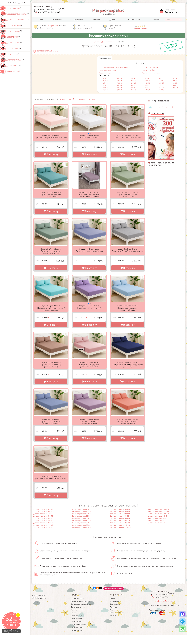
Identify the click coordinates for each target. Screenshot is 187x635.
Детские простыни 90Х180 (120, 516)
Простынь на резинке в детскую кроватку (114, 67)
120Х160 (161, 85)
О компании (57, 20)
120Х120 (161, 83)
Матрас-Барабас (38, 595)
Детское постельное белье (17, 20)
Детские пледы (12, 54)
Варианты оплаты (134, 20)
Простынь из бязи (148, 70)
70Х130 (105, 90)
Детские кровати (13, 65)
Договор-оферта (39, 598)
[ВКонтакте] (94, 588)
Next (172, 138)
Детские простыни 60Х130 (43, 511)
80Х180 (133, 83)
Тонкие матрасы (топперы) (17, 14)
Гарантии (96, 20)
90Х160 (147, 81)
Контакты (156, 20)
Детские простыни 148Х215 (158, 511)
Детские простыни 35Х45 (157, 516)
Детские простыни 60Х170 (43, 516)
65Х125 (105, 88)
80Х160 (133, 78)
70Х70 (174, 85)
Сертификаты (78, 20)
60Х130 (105, 81)
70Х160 (119, 81)
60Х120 (105, 78)
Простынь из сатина (106, 73)
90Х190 (147, 88)
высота (81, 99)
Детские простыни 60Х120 (43, 509)
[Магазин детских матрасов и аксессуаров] (108, 11)
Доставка (113, 20)
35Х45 (174, 78)
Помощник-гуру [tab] (105, 58)
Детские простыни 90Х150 (120, 509)
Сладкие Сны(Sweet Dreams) (163, 107)
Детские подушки (14, 43)
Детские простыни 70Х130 (43, 520)
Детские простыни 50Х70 (157, 520)
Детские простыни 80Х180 (81, 520)
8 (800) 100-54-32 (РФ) (47, 9)
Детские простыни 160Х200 (158, 514)
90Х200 (147, 90)
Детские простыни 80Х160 (81, 516)
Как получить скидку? (114, 589)
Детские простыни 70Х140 (43, 523)
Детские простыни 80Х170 (81, 518)
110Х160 (161, 81)
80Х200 (133, 88)
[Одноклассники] (97, 588)
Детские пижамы (14, 31)
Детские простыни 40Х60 (157, 518)
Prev (150, 138)
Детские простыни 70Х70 (157, 523)
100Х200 (161, 78)
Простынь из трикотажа (151, 73)
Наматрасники (13, 37)
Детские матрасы (14, 8)
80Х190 (133, 85)
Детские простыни (14, 25)
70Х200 (119, 85)
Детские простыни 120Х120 (120, 527)
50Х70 (174, 83)
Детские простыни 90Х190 (120, 518)
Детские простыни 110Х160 (120, 525)
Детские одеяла (13, 48)
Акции (41, 20)
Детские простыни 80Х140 (81, 511)
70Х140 (119, 78)
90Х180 (147, 85)
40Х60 (174, 81)
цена (61, 99)
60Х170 (105, 85)
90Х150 (147, 78)
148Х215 (161, 88)
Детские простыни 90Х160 (120, 511)
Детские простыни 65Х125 (43, 518)
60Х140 (105, 83)
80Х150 (119, 90)
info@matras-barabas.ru (164, 601)
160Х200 (161, 90)
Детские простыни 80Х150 (81, 514)
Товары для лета (13, 71)
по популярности (50, 99)
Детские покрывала (15, 60)
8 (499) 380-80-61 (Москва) (49, 12)
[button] (88, 133)
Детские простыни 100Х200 (120, 523)
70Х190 (119, 83)
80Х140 (119, 88)
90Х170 (147, 83)
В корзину (52, 154)
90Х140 (133, 90)
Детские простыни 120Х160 (158, 509)
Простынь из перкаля (150, 67)
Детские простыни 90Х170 (120, 514)
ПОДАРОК (11, 631)
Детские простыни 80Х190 (81, 523)
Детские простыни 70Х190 (43, 527)
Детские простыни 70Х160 (43, 525)
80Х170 (133, 81)
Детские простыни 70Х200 (81, 509)
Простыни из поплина (107, 70)
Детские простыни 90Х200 (120, 520)
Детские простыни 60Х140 (43, 514)
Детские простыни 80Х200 (81, 525)
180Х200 (175, 88)
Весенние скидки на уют (108, 35)
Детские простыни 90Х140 (81, 527)
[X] (100, 588)
